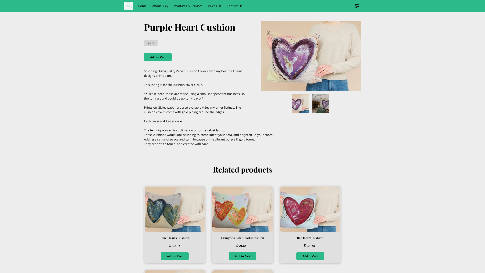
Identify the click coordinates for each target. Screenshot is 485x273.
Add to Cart (158, 57)
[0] (357, 6)
